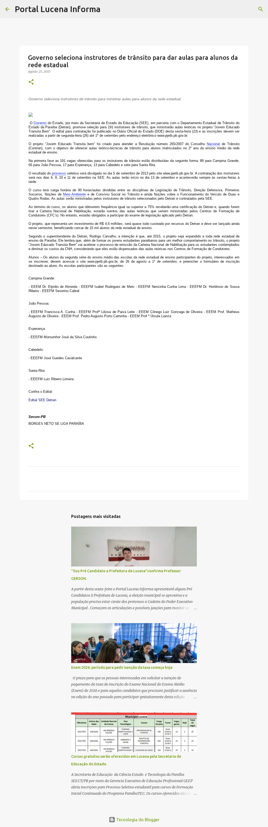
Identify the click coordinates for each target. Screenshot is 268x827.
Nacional (213, 144)
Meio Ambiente (74, 194)
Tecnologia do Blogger (137, 819)
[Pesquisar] (108, 9)
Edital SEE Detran (42, 400)
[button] (31, 82)
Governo (40, 123)
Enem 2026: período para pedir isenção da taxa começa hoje (121, 667)
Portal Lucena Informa (57, 9)
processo (59, 173)
